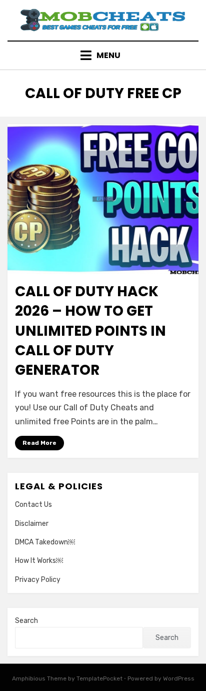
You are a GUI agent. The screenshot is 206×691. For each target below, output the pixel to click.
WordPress (178, 678)
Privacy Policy (37, 579)
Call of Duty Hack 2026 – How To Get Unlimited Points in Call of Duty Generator (90, 331)
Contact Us (33, 504)
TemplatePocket (99, 678)
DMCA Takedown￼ (45, 542)
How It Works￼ (39, 560)
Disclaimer (31, 523)
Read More (39, 442)
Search (26, 620)
